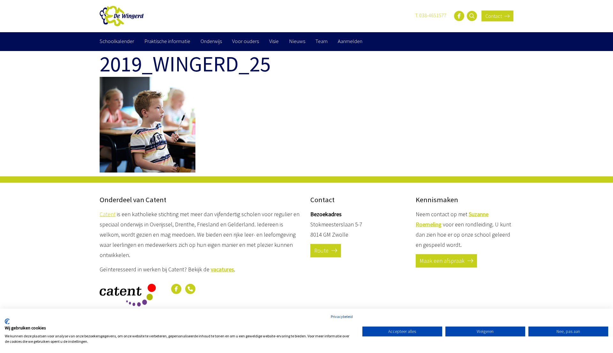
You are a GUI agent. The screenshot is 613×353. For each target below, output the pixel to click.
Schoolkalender (117, 41)
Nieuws (297, 41)
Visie (274, 41)
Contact (494, 16)
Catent (108, 214)
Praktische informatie (167, 41)
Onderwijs (211, 41)
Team (321, 41)
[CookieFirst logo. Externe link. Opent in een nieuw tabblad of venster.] (7, 321)
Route (322, 250)
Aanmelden (350, 41)
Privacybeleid (342, 316)
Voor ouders (245, 41)
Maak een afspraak (443, 260)
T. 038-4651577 (430, 15)
